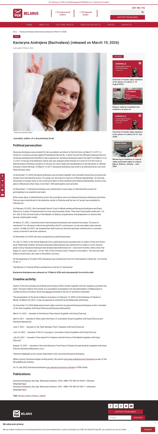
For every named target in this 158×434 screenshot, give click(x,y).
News (15, 32)
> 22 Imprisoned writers (62, 13)
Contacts (126, 24)
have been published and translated (79, 359)
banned (49, 292)
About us (44, 24)
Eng (138, 8)
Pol (143, 8)
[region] (79, 427)
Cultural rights (65, 24)
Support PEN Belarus (127, 17)
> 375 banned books (85, 13)
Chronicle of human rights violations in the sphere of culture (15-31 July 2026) (128, 134)
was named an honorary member (60, 367)
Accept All (148, 429)
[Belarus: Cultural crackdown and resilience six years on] (128, 96)
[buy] (24, 384)
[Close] (155, 422)
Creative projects (90, 24)
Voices (110, 24)
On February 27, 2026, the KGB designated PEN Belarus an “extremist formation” (79, 2)
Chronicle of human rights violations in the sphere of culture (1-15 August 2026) (128, 82)
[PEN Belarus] (25, 13)
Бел (134, 8)
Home (29, 24)
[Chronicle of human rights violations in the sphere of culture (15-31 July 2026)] (128, 121)
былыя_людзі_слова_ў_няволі (32, 396)
